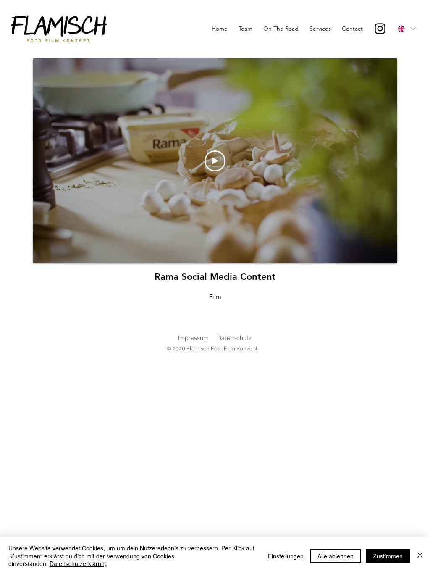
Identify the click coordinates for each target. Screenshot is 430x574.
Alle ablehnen (335, 556)
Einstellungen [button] (286, 556)
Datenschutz (234, 337)
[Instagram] (380, 28)
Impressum (193, 337)
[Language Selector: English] (406, 28)
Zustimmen (388, 556)
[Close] (420, 555)
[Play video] (215, 160)
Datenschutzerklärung (79, 563)
